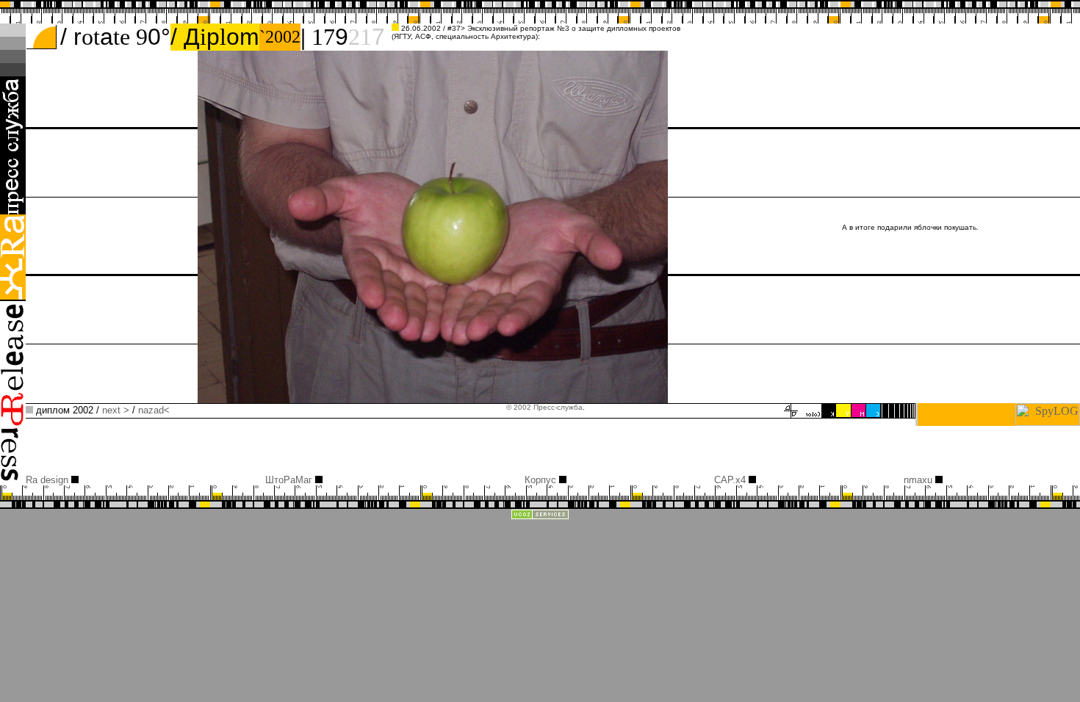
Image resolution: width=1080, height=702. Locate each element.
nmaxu (919, 479)
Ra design (48, 479)
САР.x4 (731, 479)
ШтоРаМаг (290, 479)
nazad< (154, 410)
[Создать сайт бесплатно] (540, 516)
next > (115, 410)
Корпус (542, 479)
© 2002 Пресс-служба (544, 407)
